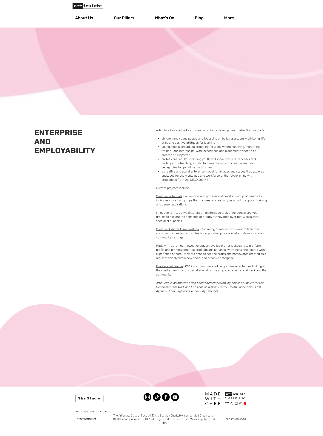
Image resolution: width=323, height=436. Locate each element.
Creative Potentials (169, 196)
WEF (207, 179)
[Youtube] (175, 397)
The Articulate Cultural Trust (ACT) (133, 415)
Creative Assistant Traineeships (177, 229)
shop (199, 254)
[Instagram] (147, 397)
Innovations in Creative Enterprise (179, 212)
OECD (194, 179)
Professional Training (170, 266)
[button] (91, 18)
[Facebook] (166, 397)
